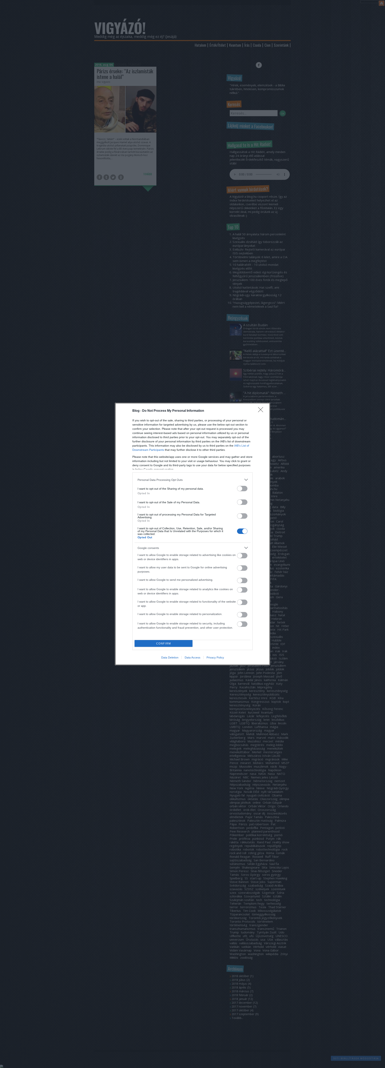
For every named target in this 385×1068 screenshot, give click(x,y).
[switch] (242, 488)
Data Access (192, 657)
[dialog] (192, 534)
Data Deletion (169, 657)
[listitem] (192, 480)
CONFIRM (163, 643)
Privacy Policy (215, 657)
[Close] (262, 411)
